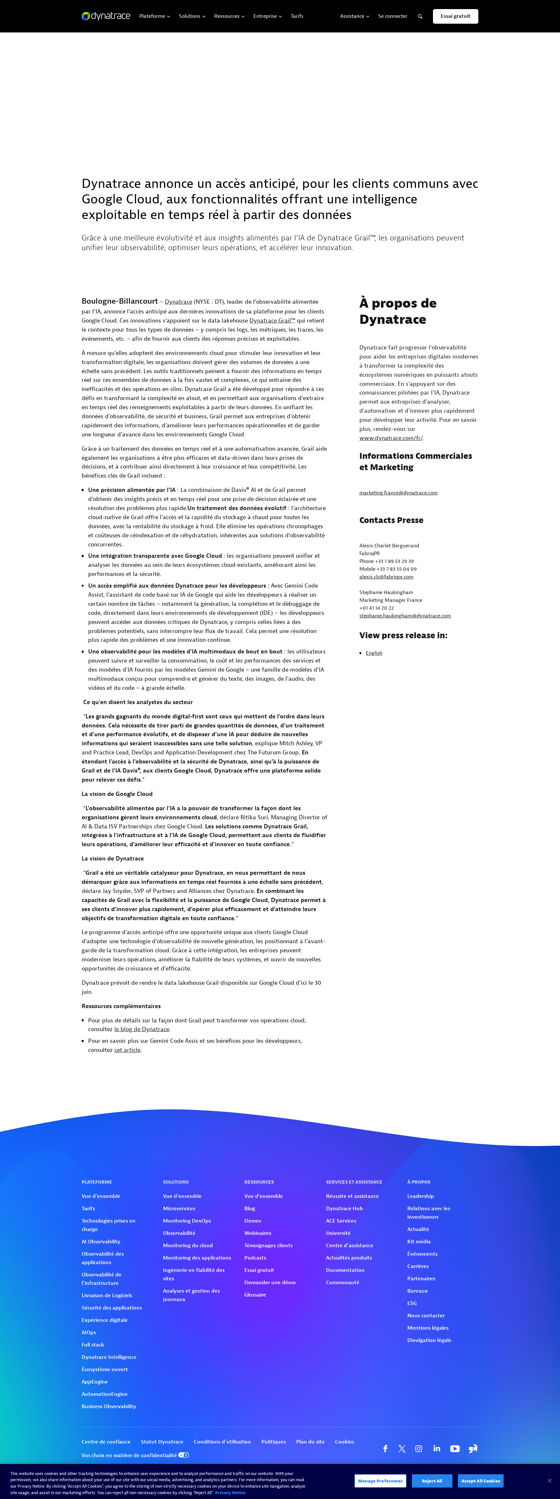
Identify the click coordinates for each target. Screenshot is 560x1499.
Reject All (432, 1481)
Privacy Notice (230, 1492)
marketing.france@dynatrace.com (398, 493)
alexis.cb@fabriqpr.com (386, 577)
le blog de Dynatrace (141, 1029)
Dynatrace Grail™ (272, 320)
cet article (127, 1050)
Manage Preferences (380, 1481)
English (374, 653)
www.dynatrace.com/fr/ (390, 438)
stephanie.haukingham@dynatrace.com (405, 616)
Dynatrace (178, 302)
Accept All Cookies (480, 1481)
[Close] (549, 1480)
